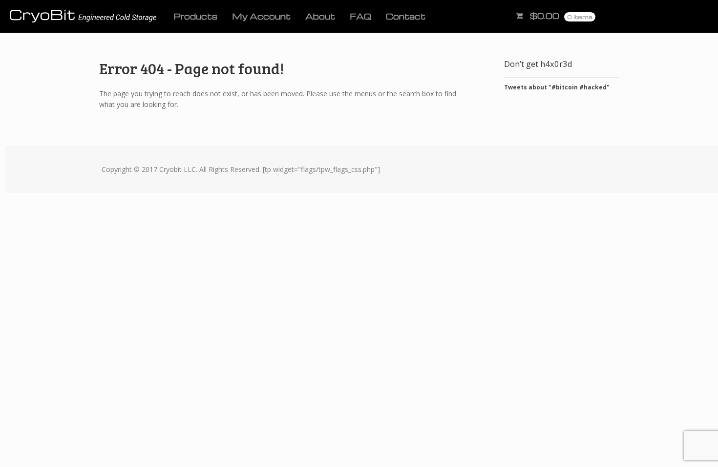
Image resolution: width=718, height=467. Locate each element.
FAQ (360, 16)
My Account (261, 16)
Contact (405, 16)
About (320, 16)
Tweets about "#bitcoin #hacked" (557, 87)
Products (195, 16)
